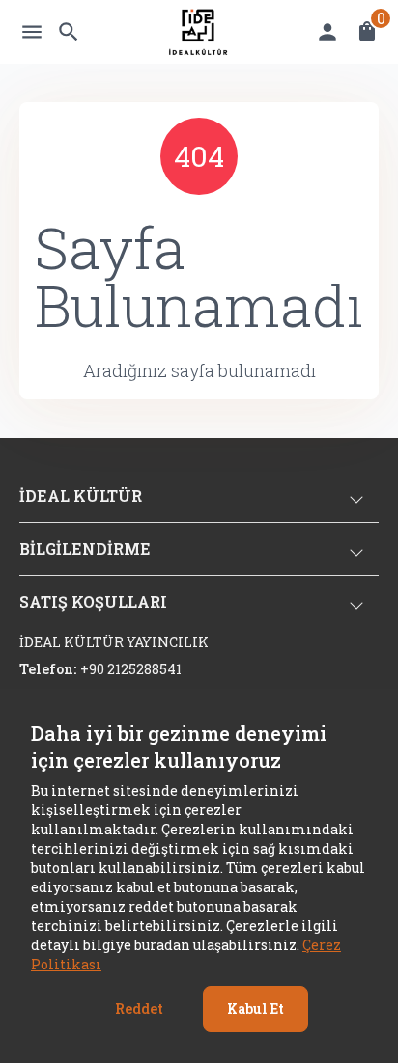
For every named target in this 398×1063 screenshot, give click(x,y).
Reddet (139, 1008)
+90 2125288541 (131, 669)
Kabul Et (255, 1008)
